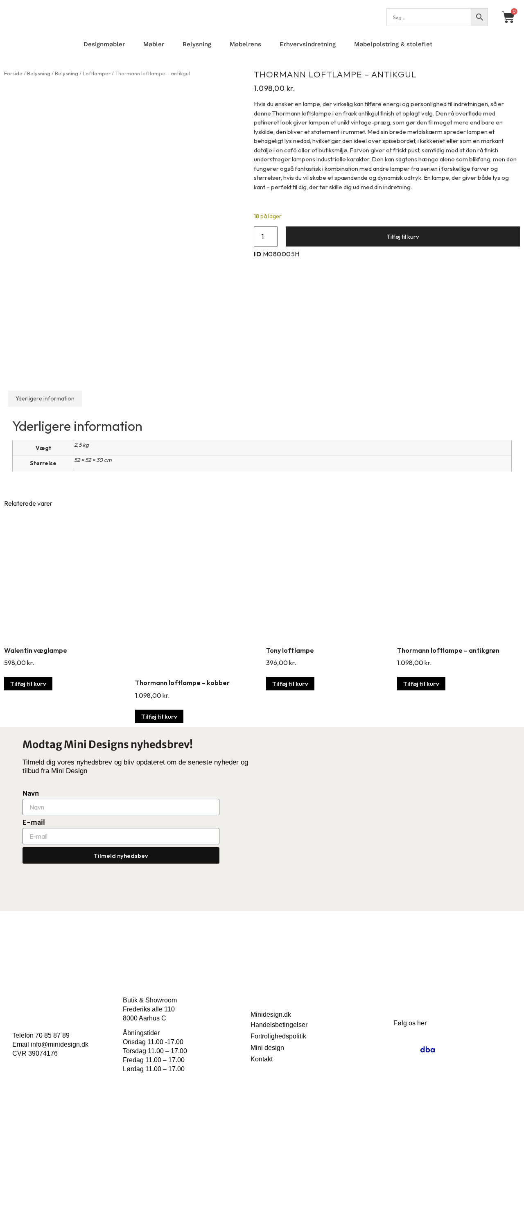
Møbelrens (245, 44)
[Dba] (427, 1049)
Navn (31, 793)
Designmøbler (104, 44)
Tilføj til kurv (403, 236)
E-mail (34, 822)
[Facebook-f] (410, 1049)
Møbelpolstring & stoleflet (393, 44)
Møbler (153, 44)
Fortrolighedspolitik (278, 1036)
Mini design (267, 1047)
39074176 (43, 1053)
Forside (13, 73)
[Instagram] (392, 1049)
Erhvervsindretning (308, 44)
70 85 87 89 (52, 1035)
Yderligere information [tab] (45, 398)
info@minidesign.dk (59, 1044)
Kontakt (262, 1059)
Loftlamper (97, 73)
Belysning (197, 44)
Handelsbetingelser (279, 1024)
